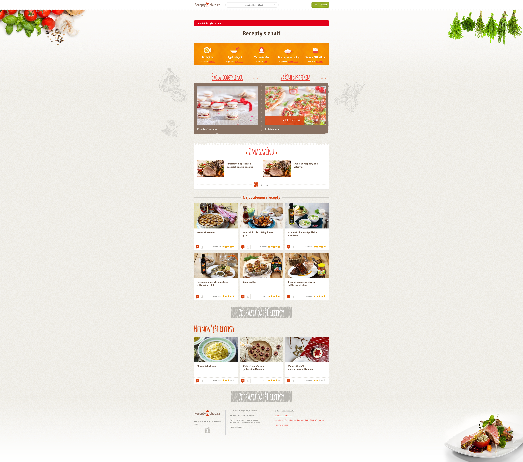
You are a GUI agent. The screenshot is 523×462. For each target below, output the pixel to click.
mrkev (290, 61)
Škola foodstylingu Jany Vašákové (243, 411)
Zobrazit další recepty (261, 312)
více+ (255, 78)
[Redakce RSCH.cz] (202, 381)
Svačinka (319, 61)
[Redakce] (293, 247)
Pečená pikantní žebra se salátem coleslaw (301, 284)
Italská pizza (272, 129)
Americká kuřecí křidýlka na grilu (257, 234)
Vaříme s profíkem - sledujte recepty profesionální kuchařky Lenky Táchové (245, 421)
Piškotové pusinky (207, 129)
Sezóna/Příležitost (315, 57)
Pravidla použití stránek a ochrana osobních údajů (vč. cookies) (299, 420)
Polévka (212, 61)
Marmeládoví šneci (207, 366)
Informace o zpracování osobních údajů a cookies (240, 165)
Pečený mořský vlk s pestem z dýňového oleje (212, 284)
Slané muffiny (250, 282)
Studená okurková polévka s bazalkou (303, 234)
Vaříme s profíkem (295, 76)
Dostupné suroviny (288, 57)
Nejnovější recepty (237, 427)
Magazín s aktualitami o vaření (242, 415)
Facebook (207, 428)
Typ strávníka (261, 57)
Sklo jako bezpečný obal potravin (306, 165)
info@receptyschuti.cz (283, 415)
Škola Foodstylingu (227, 76)
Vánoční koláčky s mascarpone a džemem (300, 368)
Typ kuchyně (235, 57)
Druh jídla (208, 57)
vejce (296, 61)
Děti (265, 61)
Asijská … (239, 61)
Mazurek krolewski (207, 232)
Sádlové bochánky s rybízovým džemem (253, 368)
